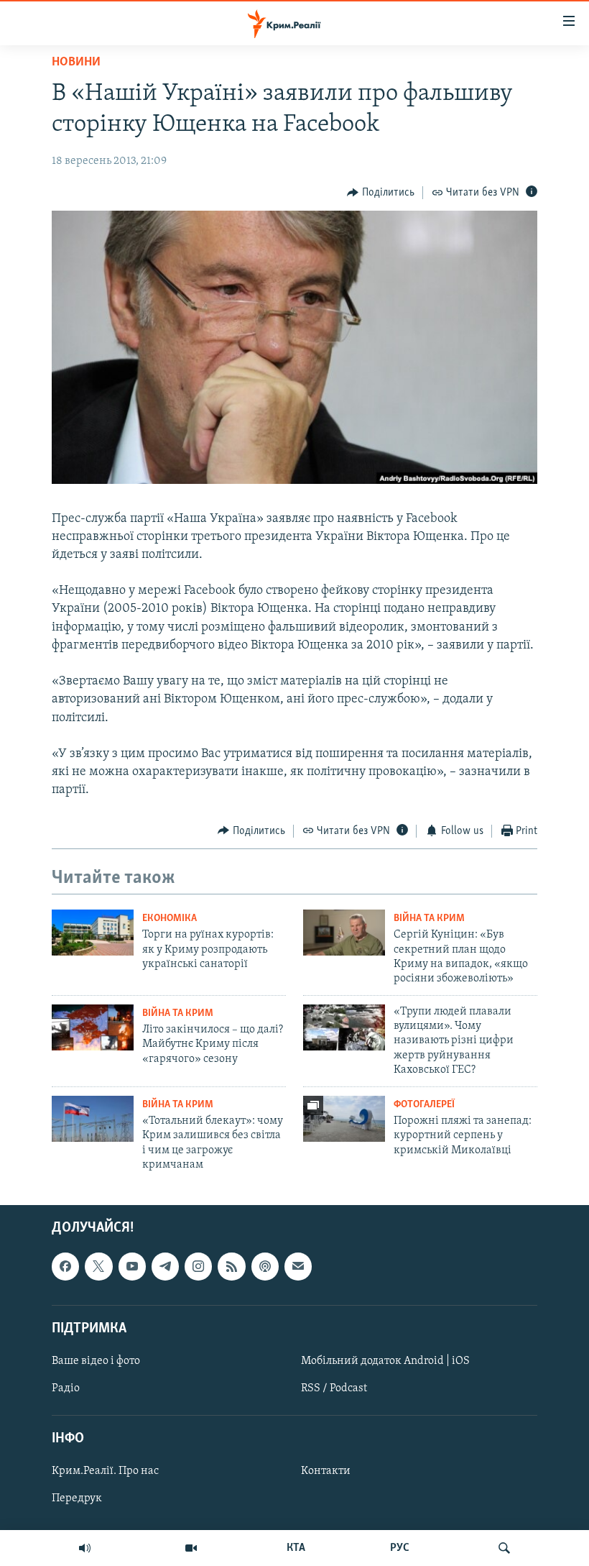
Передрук (77, 1499)
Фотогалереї (424, 1104)
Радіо (66, 1388)
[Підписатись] (298, 1267)
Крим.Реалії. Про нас (105, 1472)
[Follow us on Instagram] (198, 1267)
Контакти (326, 1472)
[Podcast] (265, 1267)
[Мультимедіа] (191, 1548)
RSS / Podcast (334, 1388)
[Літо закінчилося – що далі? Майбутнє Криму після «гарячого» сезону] (93, 1027)
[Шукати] (504, 1548)
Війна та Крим (429, 918)
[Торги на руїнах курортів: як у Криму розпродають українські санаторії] (93, 933)
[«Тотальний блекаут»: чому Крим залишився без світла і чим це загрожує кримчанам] (93, 1119)
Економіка (169, 918)
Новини (76, 62)
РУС (399, 1548)
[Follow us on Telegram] (165, 1267)
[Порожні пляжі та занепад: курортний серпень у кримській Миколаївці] (344, 1119)
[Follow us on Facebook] (65, 1267)
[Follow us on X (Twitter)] (98, 1267)
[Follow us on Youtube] (132, 1267)
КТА (296, 1548)
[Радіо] (84, 1548)
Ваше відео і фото (96, 1361)
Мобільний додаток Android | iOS (385, 1361)
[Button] (380, 192)
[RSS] (231, 1267)
